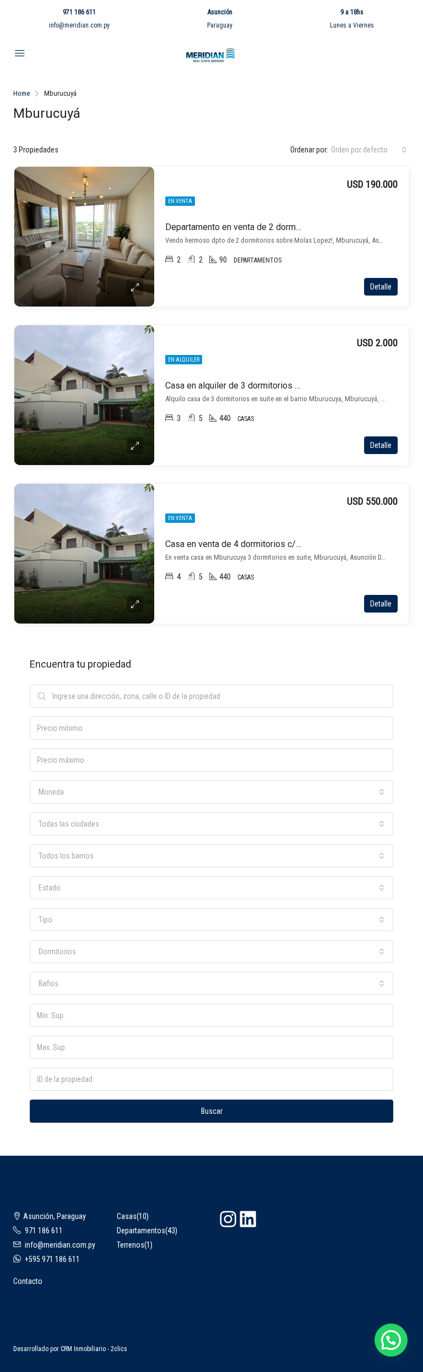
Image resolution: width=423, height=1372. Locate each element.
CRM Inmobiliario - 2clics (94, 1349)
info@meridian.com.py (79, 25)
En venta (180, 201)
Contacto (27, 1281)
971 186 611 (79, 12)
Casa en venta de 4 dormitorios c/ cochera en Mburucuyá (274, 544)
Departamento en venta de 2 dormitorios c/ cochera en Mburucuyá (292, 227)
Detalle (381, 286)
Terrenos (130, 1244)
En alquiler (183, 360)
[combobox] (369, 149)
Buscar (212, 1111)
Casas (127, 1216)
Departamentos (141, 1230)
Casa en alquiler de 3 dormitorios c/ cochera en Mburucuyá (278, 385)
